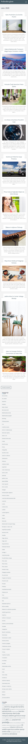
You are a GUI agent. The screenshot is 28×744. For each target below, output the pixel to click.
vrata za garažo (13, 731)
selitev (17, 729)
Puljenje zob (5, 592)
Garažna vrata (5, 452)
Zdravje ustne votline (7, 689)
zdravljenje (13, 734)
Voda (3, 672)
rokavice (12, 727)
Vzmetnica (4, 677)
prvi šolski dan (18, 725)
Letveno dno (5, 506)
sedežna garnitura (8, 729)
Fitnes (3, 447)
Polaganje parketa (6, 572)
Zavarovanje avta (6, 683)
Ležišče (3, 509)
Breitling (4, 418)
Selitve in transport (6, 618)
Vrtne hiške (4, 674)
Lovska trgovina (5, 512)
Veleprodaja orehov (6, 666)
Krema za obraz (5, 495)
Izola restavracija (6, 469)
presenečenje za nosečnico (20, 722)
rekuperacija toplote (5, 727)
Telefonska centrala (6, 646)
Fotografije (4, 450)
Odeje (3, 549)
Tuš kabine (4, 657)
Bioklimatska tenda (6, 412)
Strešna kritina (5, 640)
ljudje (18, 713)
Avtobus (4, 404)
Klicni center (5, 487)
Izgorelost (4, 467)
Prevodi (4, 583)
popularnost (16, 720)
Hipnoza (4, 461)
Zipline (3, 692)
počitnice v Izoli (12, 722)
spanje (22, 729)
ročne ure (19, 727)
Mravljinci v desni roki (7, 526)
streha (4, 732)
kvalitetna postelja (15, 711)
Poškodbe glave (7, 1)
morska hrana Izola (5, 717)
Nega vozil (4, 541)
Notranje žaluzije (6, 546)
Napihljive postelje (6, 529)
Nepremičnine (5, 543)
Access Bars (4, 395)
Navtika (4, 535)
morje (23, 716)
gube (7, 709)
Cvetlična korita (5, 427)
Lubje (3, 515)
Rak (3, 600)
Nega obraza (5, 538)
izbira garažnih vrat (13, 709)
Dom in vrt (4, 435)
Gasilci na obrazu (6, 455)
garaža (15, 707)
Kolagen (4, 489)
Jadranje (4, 475)
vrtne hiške (18, 731)
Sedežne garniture (6, 612)
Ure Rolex (4, 660)
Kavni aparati (5, 484)
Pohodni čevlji (5, 569)
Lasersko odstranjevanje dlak (8, 498)
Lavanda (4, 501)
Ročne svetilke (5, 606)
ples (7, 720)
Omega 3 (4, 552)
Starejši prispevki (6, 387)
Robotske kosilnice (6, 603)
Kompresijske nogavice (7, 492)
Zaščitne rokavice (6, 680)
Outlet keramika (5, 555)
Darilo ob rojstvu (6, 432)
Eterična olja (5, 444)
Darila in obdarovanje (7, 430)
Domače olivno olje (6, 438)
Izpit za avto (5, 472)
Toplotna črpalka (6, 655)
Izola (18, 709)
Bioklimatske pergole (7, 415)
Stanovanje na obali (6, 637)
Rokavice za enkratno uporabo (9, 609)
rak (22, 725)
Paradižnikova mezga (7, 558)
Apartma (4, 401)
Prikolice (4, 586)
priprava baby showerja (11, 725)
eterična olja (8, 707)
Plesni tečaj (4, 563)
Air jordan (4, 398)
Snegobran (4, 629)
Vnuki (3, 669)
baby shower (7, 704)
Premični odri (5, 580)
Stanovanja (4, 635)
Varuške (4, 663)
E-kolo (3, 441)
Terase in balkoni (6, 649)
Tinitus (3, 652)
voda (8, 732)
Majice (3, 518)
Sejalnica (4, 615)
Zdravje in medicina (6, 686)
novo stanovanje (20, 717)
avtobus (3, 704)
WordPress (18, 739)
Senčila (3, 620)
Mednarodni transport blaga (8, 524)
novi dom (15, 717)
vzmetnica (5, 734)
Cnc (3, 424)
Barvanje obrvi (5, 410)
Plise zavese (5, 566)
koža (9, 711)
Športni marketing (6, 632)
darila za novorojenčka (14, 704)
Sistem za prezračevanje (7, 623)
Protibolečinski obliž (6, 589)
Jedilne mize (5, 478)
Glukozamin (4, 458)
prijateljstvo (4, 725)
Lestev (3, 504)
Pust (3, 595)
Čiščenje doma (5, 421)
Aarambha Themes (17, 741)
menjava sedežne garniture (11, 716)
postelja (5, 722)
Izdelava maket (5, 464)
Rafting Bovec (5, 598)
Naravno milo (5, 532)
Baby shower (5, 407)
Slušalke (4, 626)
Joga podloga (5, 481)
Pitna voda (4, 561)
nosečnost (11, 717)
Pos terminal (5, 575)
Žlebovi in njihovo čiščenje (14, 227)
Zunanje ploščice (6, 697)
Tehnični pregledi (6, 643)
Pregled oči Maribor (6, 578)
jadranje (5, 711)
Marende (4, 521)
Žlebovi (3, 694)
